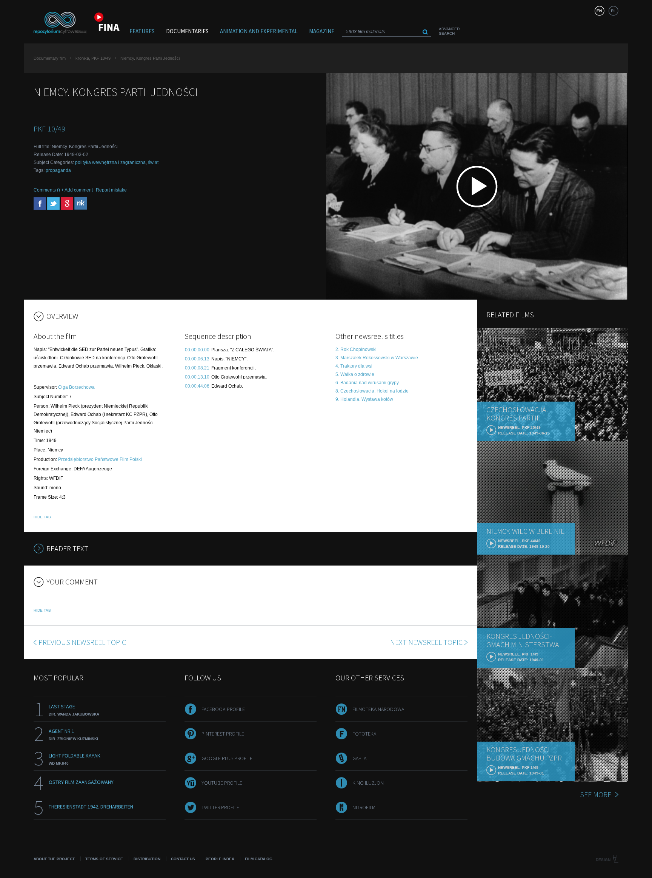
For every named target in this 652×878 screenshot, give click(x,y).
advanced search (449, 31)
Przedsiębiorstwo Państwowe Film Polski (100, 459)
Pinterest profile (222, 733)
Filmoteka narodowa (378, 709)
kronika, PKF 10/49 (93, 58)
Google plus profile (226, 758)
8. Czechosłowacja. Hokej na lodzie (372, 391)
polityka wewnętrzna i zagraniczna (110, 162)
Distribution (147, 859)
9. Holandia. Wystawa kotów (364, 399)
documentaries (187, 31)
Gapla (359, 758)
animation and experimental (259, 31)
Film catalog (258, 859)
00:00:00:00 (197, 349)
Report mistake (111, 190)
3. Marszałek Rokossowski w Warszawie (376, 357)
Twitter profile (220, 807)
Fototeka (364, 733)
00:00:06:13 (197, 359)
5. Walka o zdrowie (354, 374)
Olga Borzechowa (76, 387)
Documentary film (50, 58)
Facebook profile (223, 709)
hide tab (42, 517)
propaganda (58, 170)
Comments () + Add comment (63, 190)
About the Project (54, 859)
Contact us (183, 859)
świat (153, 162)
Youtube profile (221, 782)
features (142, 31)
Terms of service (104, 859)
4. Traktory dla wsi (353, 366)
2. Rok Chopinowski (356, 349)
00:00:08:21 (197, 368)
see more (595, 794)
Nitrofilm (363, 807)
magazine (321, 31)
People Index (220, 859)
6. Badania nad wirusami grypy (367, 382)
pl (613, 11)
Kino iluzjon (368, 782)
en (599, 11)
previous (82, 642)
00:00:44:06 (197, 386)
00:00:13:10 (197, 377)
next (426, 642)
